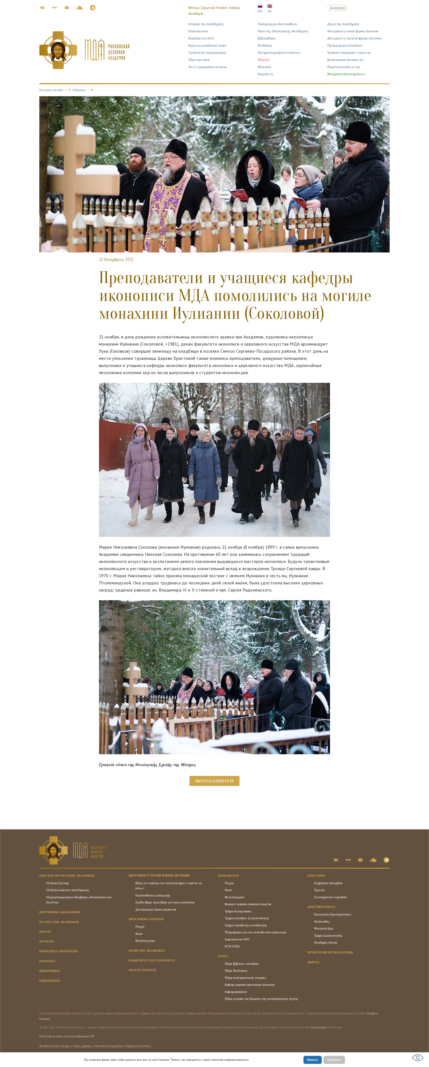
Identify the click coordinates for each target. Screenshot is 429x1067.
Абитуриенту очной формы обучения (352, 31)
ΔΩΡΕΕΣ (313, 962)
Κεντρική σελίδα (51, 90)
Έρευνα (319, 890)
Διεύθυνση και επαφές (54, 1046)
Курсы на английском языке (207, 45)
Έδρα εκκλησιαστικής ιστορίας (245, 978)
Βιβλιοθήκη (266, 38)
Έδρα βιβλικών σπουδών (242, 964)
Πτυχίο (139, 927)
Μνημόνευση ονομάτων (346, 74)
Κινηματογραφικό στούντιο (279, 52)
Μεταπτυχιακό (145, 941)
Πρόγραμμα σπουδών (344, 45)
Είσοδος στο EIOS (201, 38)
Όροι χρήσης (82, 1046)
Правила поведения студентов (349, 52)
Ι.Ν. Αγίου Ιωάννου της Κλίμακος (67, 890)
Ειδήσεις (79, 90)
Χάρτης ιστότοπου (138, 1046)
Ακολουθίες (322, 921)
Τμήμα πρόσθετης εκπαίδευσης (246, 925)
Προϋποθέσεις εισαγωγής (152, 895)
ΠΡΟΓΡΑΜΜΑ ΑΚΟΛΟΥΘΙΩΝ (59, 912)
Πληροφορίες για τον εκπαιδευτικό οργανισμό (255, 932)
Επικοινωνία (198, 31)
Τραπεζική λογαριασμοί (207, 52)
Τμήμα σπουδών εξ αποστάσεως (247, 918)
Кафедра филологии (236, 992)
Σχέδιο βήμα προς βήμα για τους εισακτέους (165, 902)
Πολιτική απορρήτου (108, 1046)
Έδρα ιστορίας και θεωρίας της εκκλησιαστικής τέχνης (261, 999)
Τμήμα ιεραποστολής (328, 936)
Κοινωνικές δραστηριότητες (332, 914)
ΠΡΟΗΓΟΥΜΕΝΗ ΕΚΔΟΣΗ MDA (330, 952)
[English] (270, 6)
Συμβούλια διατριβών (328, 883)
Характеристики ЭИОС (237, 939)
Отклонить (334, 1060)
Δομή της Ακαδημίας (343, 24)
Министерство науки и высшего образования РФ (66, 1036)
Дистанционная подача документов (155, 909)
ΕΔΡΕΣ (223, 956)
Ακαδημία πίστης (325, 942)
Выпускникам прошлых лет (346, 60)
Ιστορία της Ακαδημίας (206, 24)
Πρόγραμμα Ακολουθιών (277, 24)
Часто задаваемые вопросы (207, 67)
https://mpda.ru (319, 1027)
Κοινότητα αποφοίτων (58, 951)
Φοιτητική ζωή (323, 928)
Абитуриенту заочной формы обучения (354, 38)
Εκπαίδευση (228, 875)
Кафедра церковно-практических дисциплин (250, 985)
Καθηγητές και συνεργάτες (152, 960)
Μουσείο (264, 67)
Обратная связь (199, 60)
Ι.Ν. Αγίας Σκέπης (57, 883)
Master (139, 934)
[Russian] (260, 6)
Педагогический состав (343, 67)
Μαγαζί (264, 60)
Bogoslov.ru (265, 74)
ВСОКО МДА (232, 946)
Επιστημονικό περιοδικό (330, 897)
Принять (312, 1060)
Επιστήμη (316, 875)
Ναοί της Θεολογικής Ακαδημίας (283, 31)
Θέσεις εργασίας (142, 970)
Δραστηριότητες (321, 907)
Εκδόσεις (265, 45)
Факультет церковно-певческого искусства (248, 904)
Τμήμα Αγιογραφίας (238, 911)
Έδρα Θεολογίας (236, 971)
